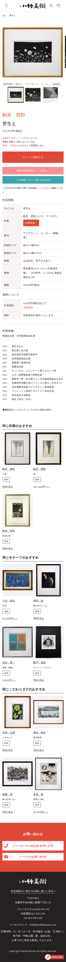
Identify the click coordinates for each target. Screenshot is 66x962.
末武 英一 (8, 662)
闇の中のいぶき (40, 605)
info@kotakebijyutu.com (43, 924)
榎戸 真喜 (39, 662)
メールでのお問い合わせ (33, 856)
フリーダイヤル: (33, 845)
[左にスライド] (3, 95)
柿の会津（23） (9, 799)
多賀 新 (38, 794)
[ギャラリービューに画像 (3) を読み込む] (50, 95)
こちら (41, 188)
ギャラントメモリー (42, 667)
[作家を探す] (54, 957)
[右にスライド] (62, 95)
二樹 (4, 474)
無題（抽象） (8, 667)
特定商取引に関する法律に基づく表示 (32, 891)
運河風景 (37, 737)
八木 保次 (8, 600)
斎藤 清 (7, 794)
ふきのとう (7, 737)
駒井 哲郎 (13, 115)
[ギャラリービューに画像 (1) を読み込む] (16, 95)
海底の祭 (6, 536)
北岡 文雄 (8, 732)
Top (4, 15)
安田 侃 (38, 600)
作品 (4, 605)
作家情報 (30, 222)
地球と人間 (38, 799)
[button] (6, 5)
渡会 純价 (39, 732)
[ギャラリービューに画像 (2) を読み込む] (33, 95)
